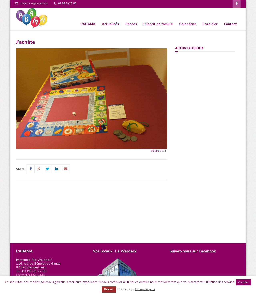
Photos (131, 24)
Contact (230, 24)
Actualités (110, 24)
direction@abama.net (34, 3)
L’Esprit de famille (158, 24)
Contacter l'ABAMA (30, 275)
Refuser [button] (108, 289)
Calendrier (187, 24)
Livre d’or (210, 24)
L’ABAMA (87, 24)
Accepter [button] (243, 282)
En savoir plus (145, 289)
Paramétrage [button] (125, 289)
